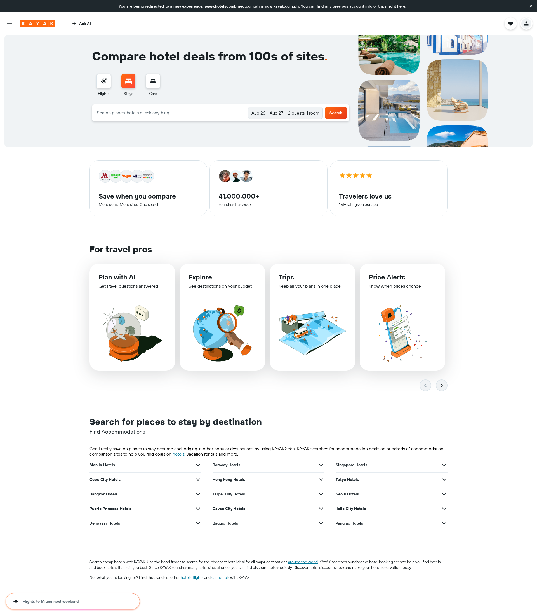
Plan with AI (116, 277)
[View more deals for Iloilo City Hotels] (444, 508)
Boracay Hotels (226, 464)
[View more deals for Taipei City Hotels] (321, 494)
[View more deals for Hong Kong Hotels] (321, 479)
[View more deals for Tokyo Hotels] (444, 479)
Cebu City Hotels (105, 479)
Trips (286, 277)
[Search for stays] (128, 81)
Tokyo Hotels (347, 479)
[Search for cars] (153, 81)
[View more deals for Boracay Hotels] (321, 465)
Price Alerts (387, 277)
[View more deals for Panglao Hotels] (444, 523)
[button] (531, 6)
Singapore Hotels (351, 464)
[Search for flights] (103, 81)
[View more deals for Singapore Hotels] (444, 465)
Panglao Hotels (349, 523)
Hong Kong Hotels (229, 479)
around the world (303, 561)
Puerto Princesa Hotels (110, 508)
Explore (200, 277)
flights (198, 577)
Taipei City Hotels (229, 494)
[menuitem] (104, 85)
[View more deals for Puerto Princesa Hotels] (198, 508)
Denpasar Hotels (105, 523)
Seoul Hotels (347, 494)
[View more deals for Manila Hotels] (198, 465)
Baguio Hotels (225, 523)
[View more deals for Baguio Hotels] (321, 523)
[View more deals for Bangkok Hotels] (198, 494)
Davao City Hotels (229, 508)
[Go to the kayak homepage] (37, 23)
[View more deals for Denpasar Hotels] (198, 523)
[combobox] (170, 113)
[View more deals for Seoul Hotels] (444, 494)
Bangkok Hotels (104, 494)
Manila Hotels (102, 464)
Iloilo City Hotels (351, 508)
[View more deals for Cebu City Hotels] (198, 479)
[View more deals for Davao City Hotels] (321, 508)
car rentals (220, 577)
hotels (179, 454)
